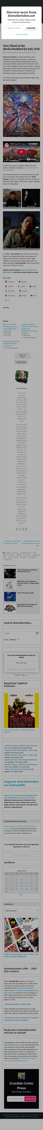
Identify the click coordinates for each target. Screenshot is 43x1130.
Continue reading (22, 34)
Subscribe (31, 28)
